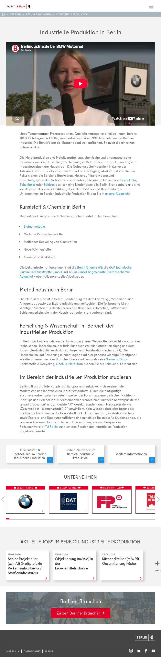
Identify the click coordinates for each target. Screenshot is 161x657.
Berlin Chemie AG (89, 267)
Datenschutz (32, 651)
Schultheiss (27, 184)
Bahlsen (49, 184)
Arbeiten (15, 14)
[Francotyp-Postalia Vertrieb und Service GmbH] (112, 500)
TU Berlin (51, 426)
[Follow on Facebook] (146, 651)
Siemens (112, 359)
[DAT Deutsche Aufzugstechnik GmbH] (68, 500)
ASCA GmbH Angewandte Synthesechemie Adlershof (75, 274)
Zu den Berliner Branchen (79, 613)
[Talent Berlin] (19, 6)
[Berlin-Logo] (145, 637)
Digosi (123, 359)
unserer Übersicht (117, 193)
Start (5, 14)
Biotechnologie (34, 226)
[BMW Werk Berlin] (25, 500)
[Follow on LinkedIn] (138, 651)
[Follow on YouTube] (153, 651)
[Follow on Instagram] (131, 651)
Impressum (12, 651)
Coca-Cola (128, 180)
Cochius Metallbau (69, 363)
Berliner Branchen (38, 14)
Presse (49, 651)
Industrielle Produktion (72, 14)
